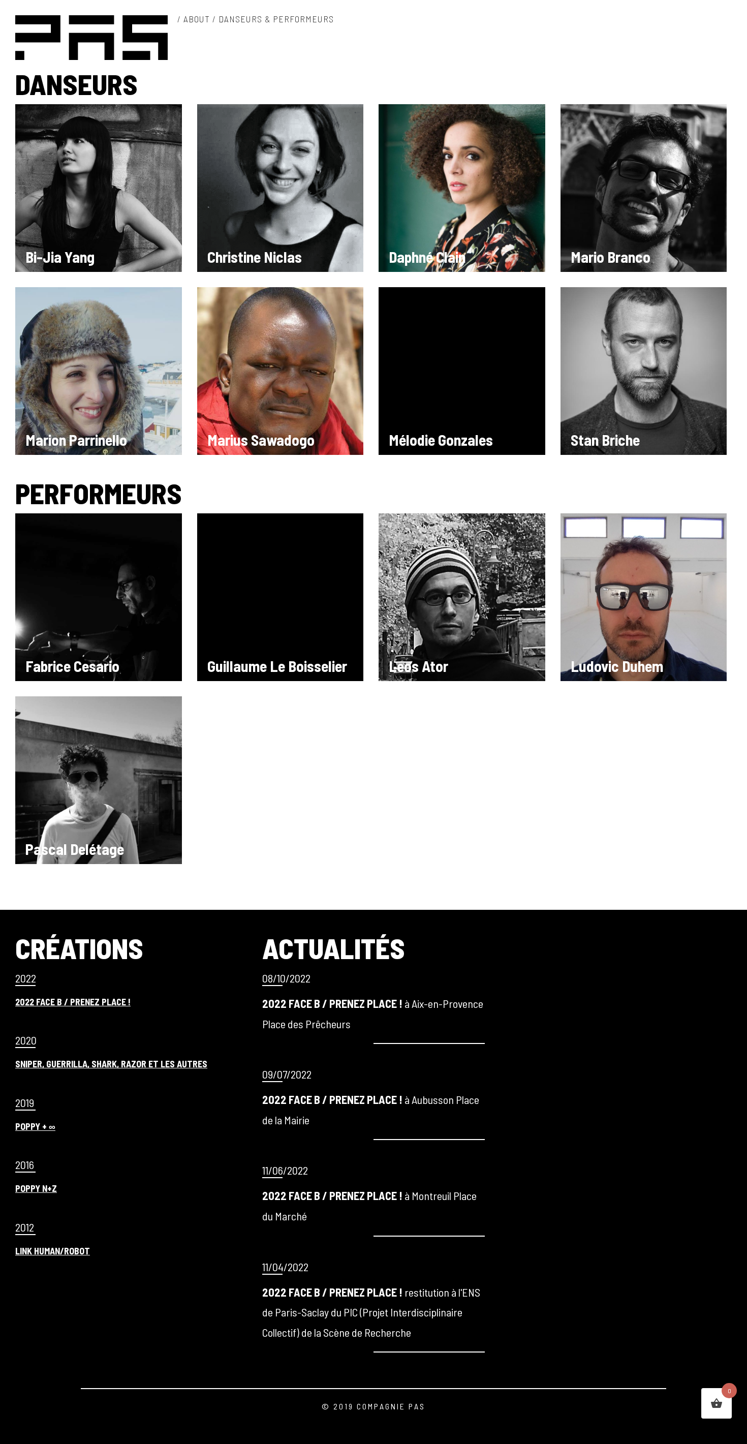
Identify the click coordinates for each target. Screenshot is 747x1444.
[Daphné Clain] (98, 206)
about (196, 18)
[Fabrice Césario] (98, 615)
